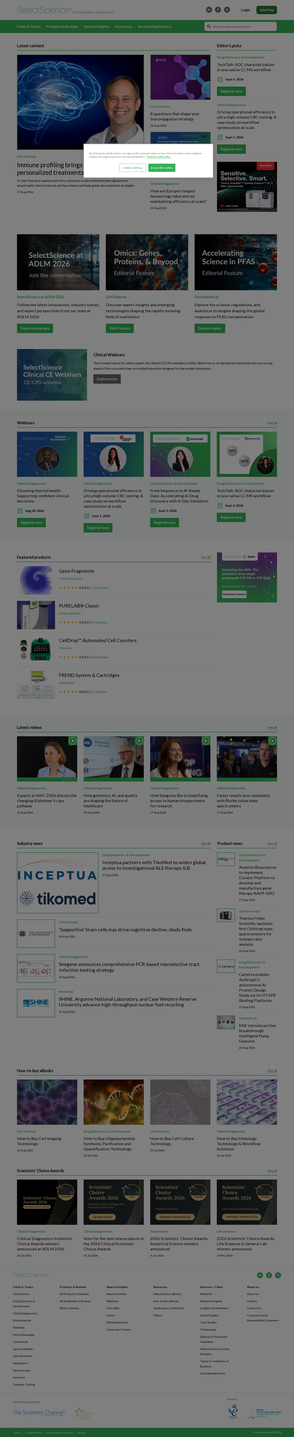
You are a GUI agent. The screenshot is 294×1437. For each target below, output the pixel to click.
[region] (148, 161)
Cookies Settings (133, 167)
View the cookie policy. (159, 156)
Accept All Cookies (162, 167)
